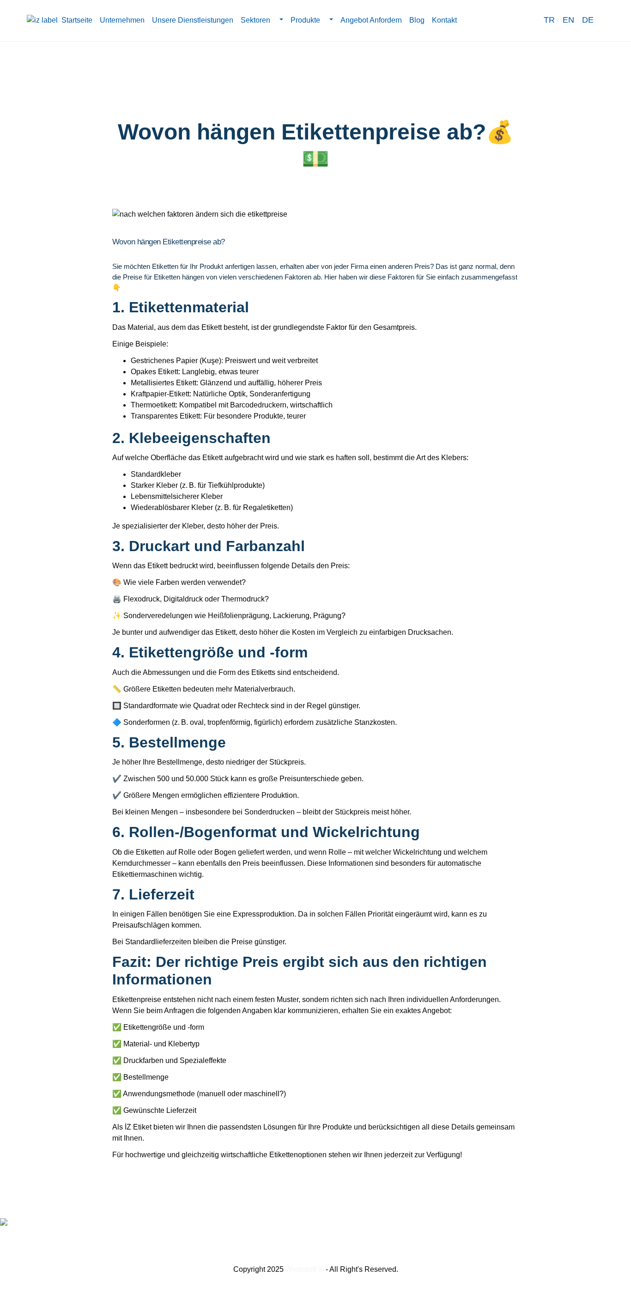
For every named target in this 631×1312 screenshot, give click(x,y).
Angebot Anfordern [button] (371, 20)
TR (549, 19)
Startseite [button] (76, 20)
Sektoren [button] (256, 20)
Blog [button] (417, 20)
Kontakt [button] (444, 20)
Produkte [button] (306, 20)
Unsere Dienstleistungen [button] (192, 20)
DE (588, 19)
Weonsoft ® (304, 1269)
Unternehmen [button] (122, 20)
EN (568, 19)
